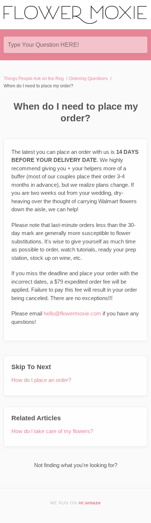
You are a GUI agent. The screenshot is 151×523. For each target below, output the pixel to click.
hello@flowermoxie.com (72, 313)
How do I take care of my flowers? (52, 431)
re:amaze (89, 502)
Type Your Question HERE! (43, 45)
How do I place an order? (41, 380)
